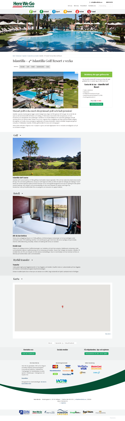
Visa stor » (108, 334)
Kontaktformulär (28, 353)
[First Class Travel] (50, 412)
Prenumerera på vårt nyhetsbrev (96, 353)
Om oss (70, 6)
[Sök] (111, 5)
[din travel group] (24, 412)
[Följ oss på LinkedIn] (66, 354)
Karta (48, 66)
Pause (75, 106)
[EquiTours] (88, 412)
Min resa (76, 6)
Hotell (32, 66)
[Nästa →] (75, 90)
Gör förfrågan (96, 104)
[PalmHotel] (101, 412)
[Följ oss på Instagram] (62, 354)
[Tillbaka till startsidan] (23, 4)
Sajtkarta (63, 403)
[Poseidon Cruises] (62, 412)
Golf (28, 66)
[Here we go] (37, 412)
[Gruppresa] (75, 412)
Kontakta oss (92, 6)
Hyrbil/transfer (40, 66)
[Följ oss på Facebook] (58, 354)
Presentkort (83, 6)
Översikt (22, 66)
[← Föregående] (15, 90)
